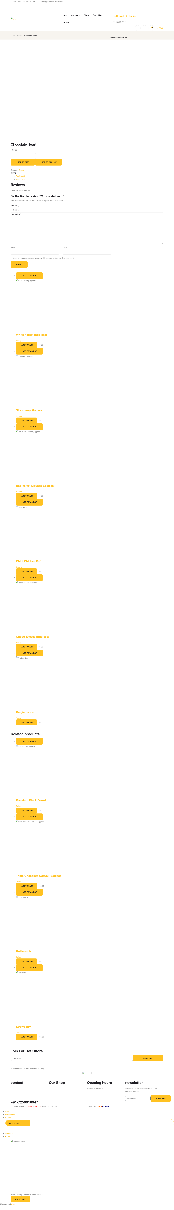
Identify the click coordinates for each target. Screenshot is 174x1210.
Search (168, 1123)
